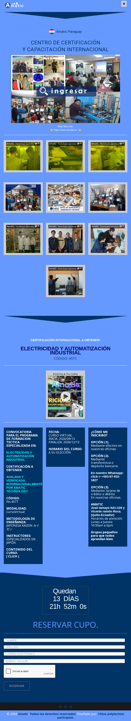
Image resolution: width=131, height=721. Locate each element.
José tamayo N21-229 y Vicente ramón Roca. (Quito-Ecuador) (108, 511)
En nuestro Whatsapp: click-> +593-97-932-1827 (107, 476)
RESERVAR (16, 686)
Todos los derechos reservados (53, 714)
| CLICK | (12, 556)
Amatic (23, 714)
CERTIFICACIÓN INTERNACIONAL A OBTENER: (65, 340)
